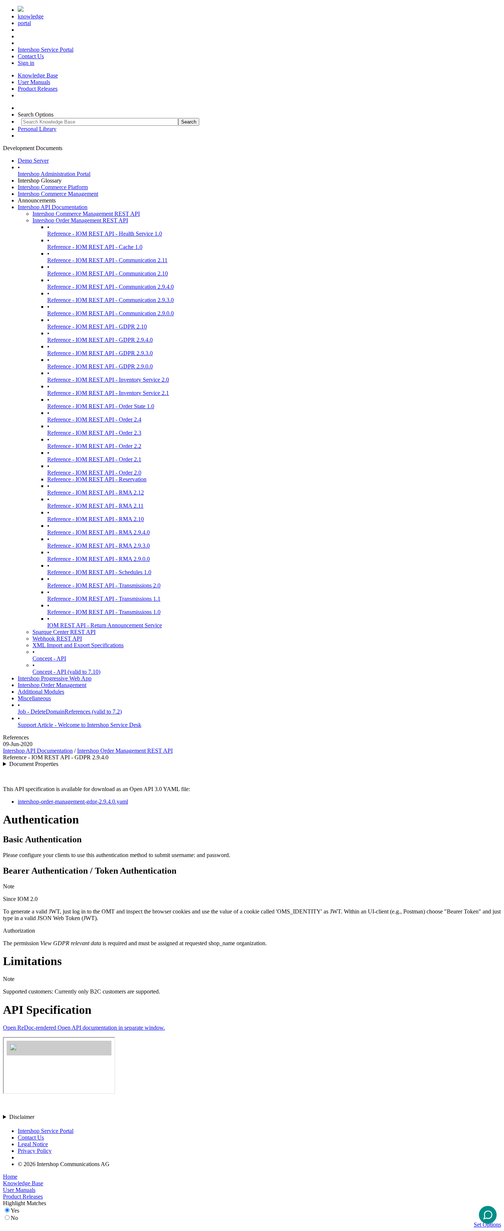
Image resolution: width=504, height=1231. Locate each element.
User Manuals (34, 82)
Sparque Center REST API (64, 632)
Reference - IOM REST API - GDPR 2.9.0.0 (100, 366)
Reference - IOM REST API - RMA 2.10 (95, 519)
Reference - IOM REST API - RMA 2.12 (95, 492)
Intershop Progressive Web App (55, 678)
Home (10, 1176)
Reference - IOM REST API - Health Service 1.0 (104, 233)
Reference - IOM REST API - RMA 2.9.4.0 (98, 532)
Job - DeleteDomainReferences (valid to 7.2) (70, 711)
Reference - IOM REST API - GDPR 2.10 (97, 326)
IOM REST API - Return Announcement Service (104, 625)
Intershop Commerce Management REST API (86, 214)
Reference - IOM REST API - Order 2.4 (94, 419)
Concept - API (49, 658)
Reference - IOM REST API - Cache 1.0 (94, 247)
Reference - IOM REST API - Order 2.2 (94, 446)
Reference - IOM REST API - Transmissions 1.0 (103, 612)
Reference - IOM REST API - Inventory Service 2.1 (108, 393)
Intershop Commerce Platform (53, 187)
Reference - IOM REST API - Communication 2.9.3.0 (110, 300)
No (14, 1218)
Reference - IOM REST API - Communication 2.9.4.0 (110, 287)
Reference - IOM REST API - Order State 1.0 (100, 406)
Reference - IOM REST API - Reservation (96, 479)
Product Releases (38, 89)
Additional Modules (41, 692)
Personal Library (37, 129)
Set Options (487, 1224)
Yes (15, 1210)
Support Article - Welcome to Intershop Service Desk (79, 725)
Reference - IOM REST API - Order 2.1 (94, 459)
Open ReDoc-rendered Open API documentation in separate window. (84, 1027)
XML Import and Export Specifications (78, 645)
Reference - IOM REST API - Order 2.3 (94, 433)
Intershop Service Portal (45, 49)
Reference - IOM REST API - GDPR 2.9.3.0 (100, 353)
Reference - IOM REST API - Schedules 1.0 (99, 572)
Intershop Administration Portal (54, 174)
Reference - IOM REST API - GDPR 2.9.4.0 (100, 340)
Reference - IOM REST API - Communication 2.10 (107, 273)
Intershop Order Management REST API (80, 220)
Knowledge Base (38, 75)
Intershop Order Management (52, 685)
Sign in (26, 63)
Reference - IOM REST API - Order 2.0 (94, 472)
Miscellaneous (34, 698)
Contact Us (31, 56)
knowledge (31, 16)
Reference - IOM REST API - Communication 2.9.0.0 (110, 313)
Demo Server (33, 160)
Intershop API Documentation (52, 207)
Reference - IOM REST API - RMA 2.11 (95, 506)
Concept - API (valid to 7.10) (66, 672)
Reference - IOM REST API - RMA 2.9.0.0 (98, 559)
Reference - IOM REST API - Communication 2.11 (107, 260)
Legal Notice (33, 1144)
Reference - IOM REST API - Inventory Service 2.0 (108, 380)
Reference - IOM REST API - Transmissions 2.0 (103, 585)
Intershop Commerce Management (58, 194)
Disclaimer (21, 1117)
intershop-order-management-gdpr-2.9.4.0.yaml (73, 801)
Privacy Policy (35, 1151)
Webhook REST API (57, 638)
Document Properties (33, 764)
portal (24, 23)
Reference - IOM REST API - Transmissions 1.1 (103, 599)
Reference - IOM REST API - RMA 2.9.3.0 (98, 545)
